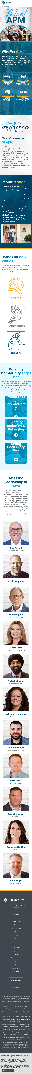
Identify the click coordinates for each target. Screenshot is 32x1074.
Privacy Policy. (14, 1065)
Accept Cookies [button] (7, 1071)
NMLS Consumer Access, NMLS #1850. (21, 1019)
